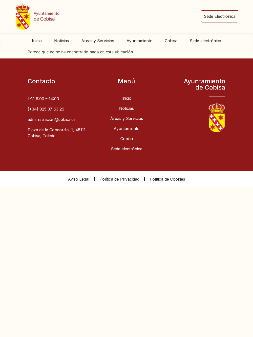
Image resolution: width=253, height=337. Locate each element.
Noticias (61, 40)
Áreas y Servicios (97, 40)
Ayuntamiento (139, 40)
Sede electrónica (205, 40)
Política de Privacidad (119, 179)
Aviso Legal (78, 179)
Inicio (37, 40)
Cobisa (171, 40)
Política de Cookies (167, 179)
